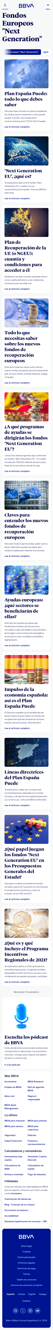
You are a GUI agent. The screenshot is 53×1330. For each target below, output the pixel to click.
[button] (5, 6)
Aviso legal (26, 1246)
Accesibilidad (11, 1216)
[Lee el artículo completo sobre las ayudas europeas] (26, 580)
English (32, 1294)
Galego (42, 1294)
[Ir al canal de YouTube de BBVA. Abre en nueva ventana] (37, 1311)
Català (21, 1294)
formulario (16, 1193)
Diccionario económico (16, 1210)
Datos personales (26, 1257)
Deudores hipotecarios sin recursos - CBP (26, 1221)
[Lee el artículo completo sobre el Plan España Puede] (26, 73)
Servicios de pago (26, 1268)
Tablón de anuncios (26, 1279)
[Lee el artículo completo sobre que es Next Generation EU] (26, 150)
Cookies (26, 1251)
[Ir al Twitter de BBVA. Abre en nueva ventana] (22, 1311)
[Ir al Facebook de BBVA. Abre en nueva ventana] (15, 1311)
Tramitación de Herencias (18, 1199)
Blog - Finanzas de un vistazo (19, 1204)
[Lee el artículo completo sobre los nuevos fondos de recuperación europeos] (26, 312)
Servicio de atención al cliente (26, 1285)
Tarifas (26, 1274)
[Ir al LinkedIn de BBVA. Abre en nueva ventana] (30, 1311)
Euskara (26, 1301)
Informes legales (26, 1263)
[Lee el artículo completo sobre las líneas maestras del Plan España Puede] (26, 669)
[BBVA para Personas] (26, 5)
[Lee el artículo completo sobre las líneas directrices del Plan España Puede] (26, 752)
